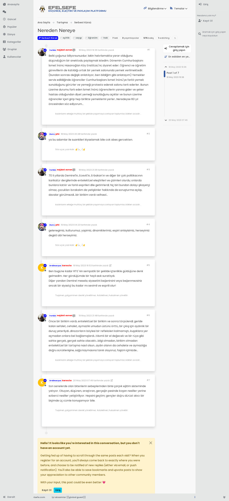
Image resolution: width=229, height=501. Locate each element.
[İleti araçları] (142, 120)
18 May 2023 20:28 (70, 134)
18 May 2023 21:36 (88, 169)
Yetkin (52, 50)
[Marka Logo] (42, 8)
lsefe (77, 8)
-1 (129, 252)
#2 (148, 133)
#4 (148, 224)
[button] (16, 42)
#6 (148, 315)
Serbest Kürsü (49, 38)
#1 (148, 49)
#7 (148, 380)
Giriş (57, 490)
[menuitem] (212, 4)
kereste (67, 265)
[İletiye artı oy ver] (124, 120)
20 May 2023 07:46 (83, 380)
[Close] (151, 443)
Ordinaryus (55, 265)
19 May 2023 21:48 (88, 315)
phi (57, 134)
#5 (148, 265)
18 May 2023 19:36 (88, 50)
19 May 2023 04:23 (70, 224)
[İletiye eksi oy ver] (135, 120)
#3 (148, 169)
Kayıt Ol (46, 490)
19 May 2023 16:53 (82, 265)
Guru (52, 134)
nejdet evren (64, 49)
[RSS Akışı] (175, 38)
